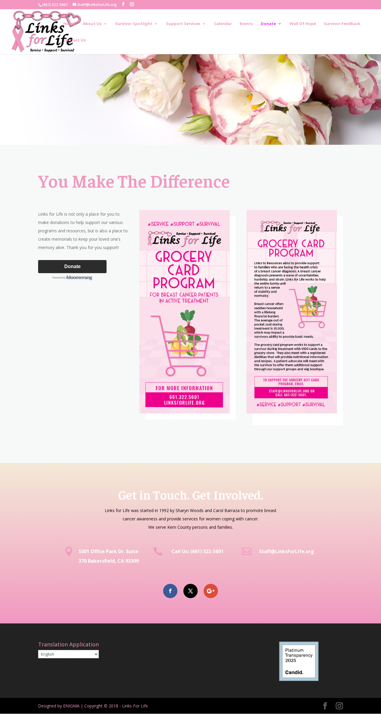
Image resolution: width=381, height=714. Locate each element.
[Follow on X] (190, 591)
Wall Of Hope (303, 23)
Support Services (183, 23)
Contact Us (74, 40)
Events (246, 23)
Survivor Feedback (342, 23)
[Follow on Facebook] (170, 591)
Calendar (223, 23)
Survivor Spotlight (133, 23)
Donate (268, 23)
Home (69, 23)
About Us (92, 23)
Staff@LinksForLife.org (286, 551)
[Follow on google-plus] (211, 591)
